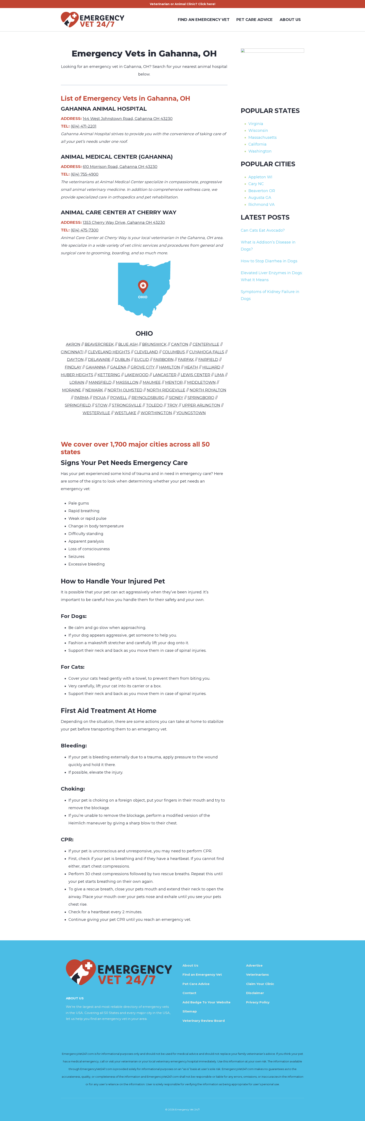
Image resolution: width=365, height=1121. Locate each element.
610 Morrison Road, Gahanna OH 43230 (120, 166)
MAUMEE (152, 382)
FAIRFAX (186, 359)
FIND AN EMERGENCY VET (204, 19)
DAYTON (75, 359)
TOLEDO (154, 405)
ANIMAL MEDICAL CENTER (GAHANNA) (117, 156)
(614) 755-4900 (84, 174)
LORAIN (76, 382)
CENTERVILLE (206, 344)
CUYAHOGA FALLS (206, 352)
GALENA (118, 367)
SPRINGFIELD (78, 405)
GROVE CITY (143, 367)
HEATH (191, 367)
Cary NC (256, 184)
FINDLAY (73, 367)
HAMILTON (169, 367)
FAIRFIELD (208, 359)
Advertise (254, 965)
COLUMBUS (173, 352)
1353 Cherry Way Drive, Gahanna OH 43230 (124, 222)
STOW (101, 405)
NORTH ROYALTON (208, 390)
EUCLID (141, 359)
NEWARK (94, 390)
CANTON (179, 344)
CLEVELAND (146, 352)
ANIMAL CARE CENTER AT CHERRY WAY (118, 212)
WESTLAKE (125, 413)
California (257, 144)
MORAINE (71, 390)
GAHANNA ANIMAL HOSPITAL (104, 108)
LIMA (219, 375)
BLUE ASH (128, 344)
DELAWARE (99, 359)
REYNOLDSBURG (148, 397)
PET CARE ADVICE (254, 19)
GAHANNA (96, 367)
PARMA (81, 397)
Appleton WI (260, 177)
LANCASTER (164, 375)
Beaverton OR (261, 190)
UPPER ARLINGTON (201, 405)
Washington (260, 151)
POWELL (118, 397)
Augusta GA (259, 197)
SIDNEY (176, 397)
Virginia (255, 123)
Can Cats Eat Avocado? (263, 230)
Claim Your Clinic (260, 984)
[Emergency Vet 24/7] (92, 20)
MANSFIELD (100, 382)
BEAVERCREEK (99, 344)
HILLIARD (211, 367)
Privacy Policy (258, 1002)
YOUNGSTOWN (191, 413)
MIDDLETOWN (201, 382)
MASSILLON (127, 382)
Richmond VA (261, 204)
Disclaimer (255, 993)
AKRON (73, 344)
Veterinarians (257, 974)
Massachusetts (262, 137)
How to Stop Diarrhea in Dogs (269, 261)
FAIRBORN (163, 359)
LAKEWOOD (136, 375)
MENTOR (174, 382)
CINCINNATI (72, 352)
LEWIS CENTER (195, 375)
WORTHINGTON (156, 413)
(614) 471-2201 (83, 126)
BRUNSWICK (154, 344)
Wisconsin (258, 130)
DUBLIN (122, 359)
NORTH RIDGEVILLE (166, 390)
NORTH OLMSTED (125, 390)
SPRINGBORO (201, 397)
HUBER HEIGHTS (77, 375)
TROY (172, 405)
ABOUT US (290, 19)
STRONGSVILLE (127, 405)
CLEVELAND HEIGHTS (109, 352)
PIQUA (99, 397)
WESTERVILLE (96, 413)
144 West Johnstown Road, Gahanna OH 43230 (128, 118)
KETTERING (109, 375)
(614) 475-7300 (84, 230)
